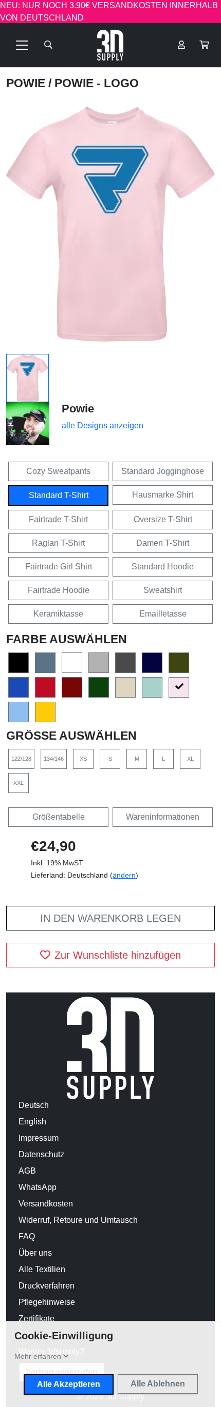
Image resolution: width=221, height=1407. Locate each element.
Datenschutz (41, 1154)
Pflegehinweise (47, 1302)
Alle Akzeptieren (68, 1384)
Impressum (39, 1138)
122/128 (21, 759)
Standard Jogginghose (162, 471)
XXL (18, 783)
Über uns (35, 1253)
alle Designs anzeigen (102, 425)
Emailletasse (163, 613)
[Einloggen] (181, 45)
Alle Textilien (42, 1269)
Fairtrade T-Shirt (58, 519)
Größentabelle (58, 817)
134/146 (54, 759)
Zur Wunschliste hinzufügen (117, 955)
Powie (27, 83)
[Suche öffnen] (48, 45)
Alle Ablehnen (158, 1383)
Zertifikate (36, 1318)
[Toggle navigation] (22, 45)
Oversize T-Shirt (163, 519)
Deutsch (34, 1105)
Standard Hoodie (163, 566)
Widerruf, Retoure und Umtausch (78, 1220)
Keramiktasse (58, 613)
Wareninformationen (162, 817)
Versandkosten (46, 1203)
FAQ (27, 1236)
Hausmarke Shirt (162, 494)
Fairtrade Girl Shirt (58, 566)
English (32, 1121)
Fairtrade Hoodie (58, 590)
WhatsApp (38, 1187)
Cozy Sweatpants (58, 471)
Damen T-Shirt (162, 543)
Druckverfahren (47, 1285)
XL (190, 759)
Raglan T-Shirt (58, 543)
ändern (124, 875)
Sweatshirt (162, 590)
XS (83, 759)
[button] (204, 45)
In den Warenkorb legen (110, 918)
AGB (27, 1170)
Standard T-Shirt (58, 495)
